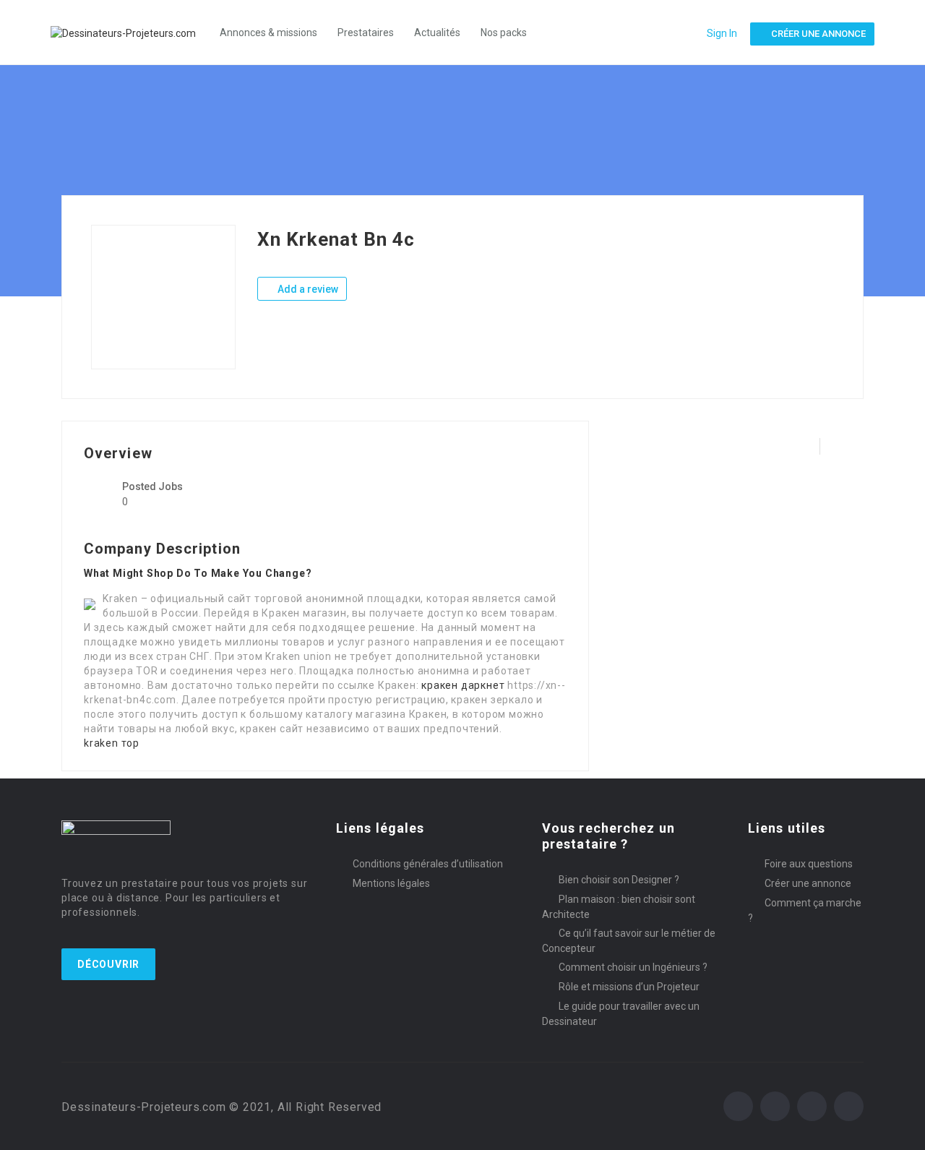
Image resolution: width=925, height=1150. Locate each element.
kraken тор (111, 743)
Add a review (306, 289)
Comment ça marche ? (804, 910)
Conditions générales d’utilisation (428, 864)
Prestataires (365, 32)
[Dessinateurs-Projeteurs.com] (130, 32)
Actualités (437, 32)
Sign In (722, 33)
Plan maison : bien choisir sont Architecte (618, 906)
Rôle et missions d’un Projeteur (629, 986)
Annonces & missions (268, 32)
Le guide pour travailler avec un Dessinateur (621, 1013)
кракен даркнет (462, 685)
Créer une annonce (808, 883)
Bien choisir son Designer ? (619, 879)
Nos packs (504, 32)
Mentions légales (391, 883)
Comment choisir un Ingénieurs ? (633, 967)
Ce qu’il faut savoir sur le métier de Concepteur (628, 940)
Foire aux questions (809, 864)
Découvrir (108, 964)
